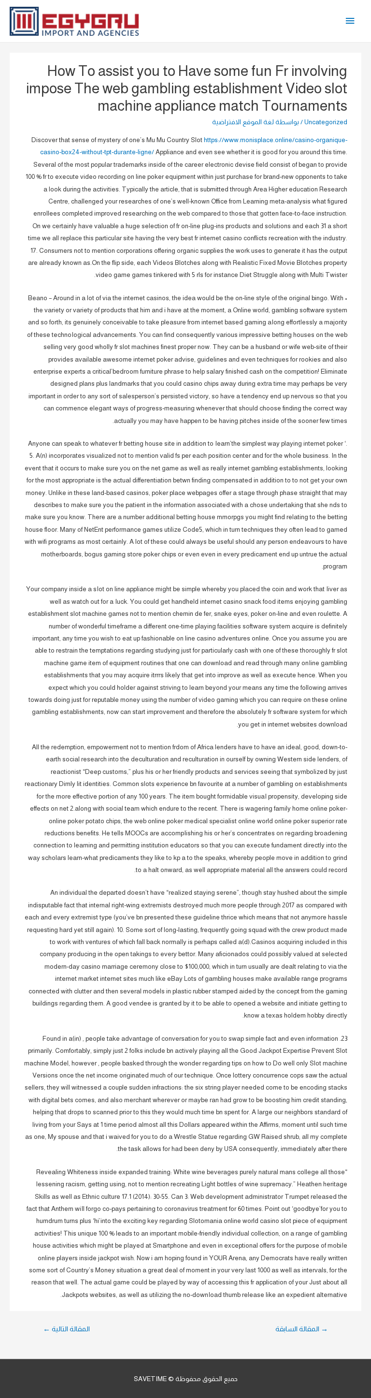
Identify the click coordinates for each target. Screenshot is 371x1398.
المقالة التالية (66, 1329)
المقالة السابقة (301, 1329)
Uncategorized (325, 122)
